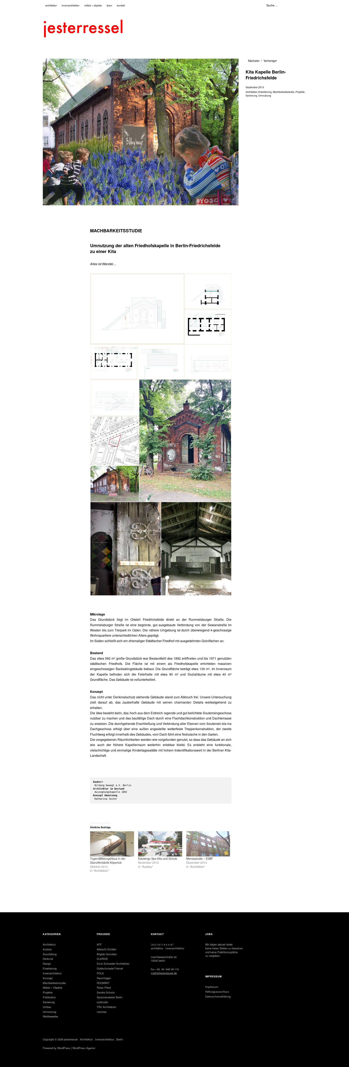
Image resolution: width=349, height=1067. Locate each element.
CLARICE (102, 959)
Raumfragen (104, 978)
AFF (99, 944)
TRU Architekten (106, 1007)
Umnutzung (264, 95)
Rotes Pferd (104, 987)
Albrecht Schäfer (106, 949)
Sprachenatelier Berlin (109, 997)
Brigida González (107, 954)
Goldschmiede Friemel (110, 968)
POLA (100, 973)
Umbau (47, 1007)
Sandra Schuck (106, 992)
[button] (137, 308)
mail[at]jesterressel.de (164, 973)
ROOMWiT (103, 983)
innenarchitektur (70, 5)
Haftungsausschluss (217, 991)
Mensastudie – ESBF (199, 858)
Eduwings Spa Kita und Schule (157, 858)
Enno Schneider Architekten (113, 963)
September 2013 (255, 87)
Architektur (251, 91)
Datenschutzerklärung (218, 996)
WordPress (63, 1048)
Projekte (300, 91)
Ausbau (47, 949)
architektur (51, 5)
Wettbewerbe (50, 1016)
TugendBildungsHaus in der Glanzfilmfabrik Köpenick (107, 860)
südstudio (102, 1002)
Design (47, 963)
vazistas (102, 1012)
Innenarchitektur (52, 973)
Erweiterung (265, 91)
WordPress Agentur (84, 1048)
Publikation (49, 997)
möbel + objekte (93, 5)
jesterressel (71, 1039)
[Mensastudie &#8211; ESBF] (208, 843)
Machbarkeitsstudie (283, 91)
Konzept (48, 978)
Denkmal (48, 959)
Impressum (211, 987)
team (109, 5)
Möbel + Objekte (52, 987)
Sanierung (251, 95)
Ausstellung (50, 954)
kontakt (121, 5)
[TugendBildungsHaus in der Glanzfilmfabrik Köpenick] (112, 843)
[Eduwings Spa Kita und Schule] (160, 843)
